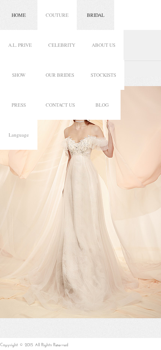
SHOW (18, 74)
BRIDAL (95, 15)
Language (19, 134)
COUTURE (57, 15)
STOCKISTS (103, 74)
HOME (19, 15)
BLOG (102, 104)
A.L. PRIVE (20, 45)
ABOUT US (103, 45)
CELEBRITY (61, 45)
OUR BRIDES (60, 74)
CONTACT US (60, 104)
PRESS (19, 104)
